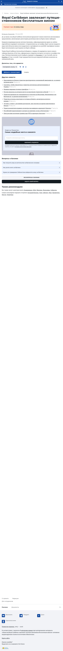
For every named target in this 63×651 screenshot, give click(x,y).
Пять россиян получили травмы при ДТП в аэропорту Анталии (24, 113)
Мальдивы (46, 190)
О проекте (5, 598)
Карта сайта (6, 638)
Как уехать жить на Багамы (11, 167)
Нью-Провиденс (54, 192)
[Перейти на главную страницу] (30, 1)
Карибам (5, 57)
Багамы (6, 13)
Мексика (39, 190)
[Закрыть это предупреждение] (46, 7)
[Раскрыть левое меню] (1, 1)
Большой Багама (33, 192)
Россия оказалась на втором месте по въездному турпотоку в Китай (26, 92)
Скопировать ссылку (9, 67)
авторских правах (27, 630)
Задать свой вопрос (31, 181)
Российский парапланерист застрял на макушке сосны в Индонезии (26, 111)
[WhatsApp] (25, 66)
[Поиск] (58, 1)
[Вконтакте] (20, 66)
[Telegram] (23, 66)
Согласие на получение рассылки (23, 146)
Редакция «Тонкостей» (8, 34)
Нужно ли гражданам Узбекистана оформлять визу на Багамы (23, 172)
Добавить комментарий (12, 72)
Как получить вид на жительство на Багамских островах (21, 162)
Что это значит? (40, 7)
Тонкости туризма (3, 13)
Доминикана (28, 190)
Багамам (39, 55)
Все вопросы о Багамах (31, 177)
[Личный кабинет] (61, 1)
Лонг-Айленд (43, 192)
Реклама (5, 607)
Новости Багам (14, 13)
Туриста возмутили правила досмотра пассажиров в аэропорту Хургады (27, 108)
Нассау (4, 194)
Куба (34, 190)
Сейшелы (54, 190)
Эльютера (10, 194)
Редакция (15, 598)
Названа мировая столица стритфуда (16, 89)
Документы (15, 607)
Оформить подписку (32, 142)
